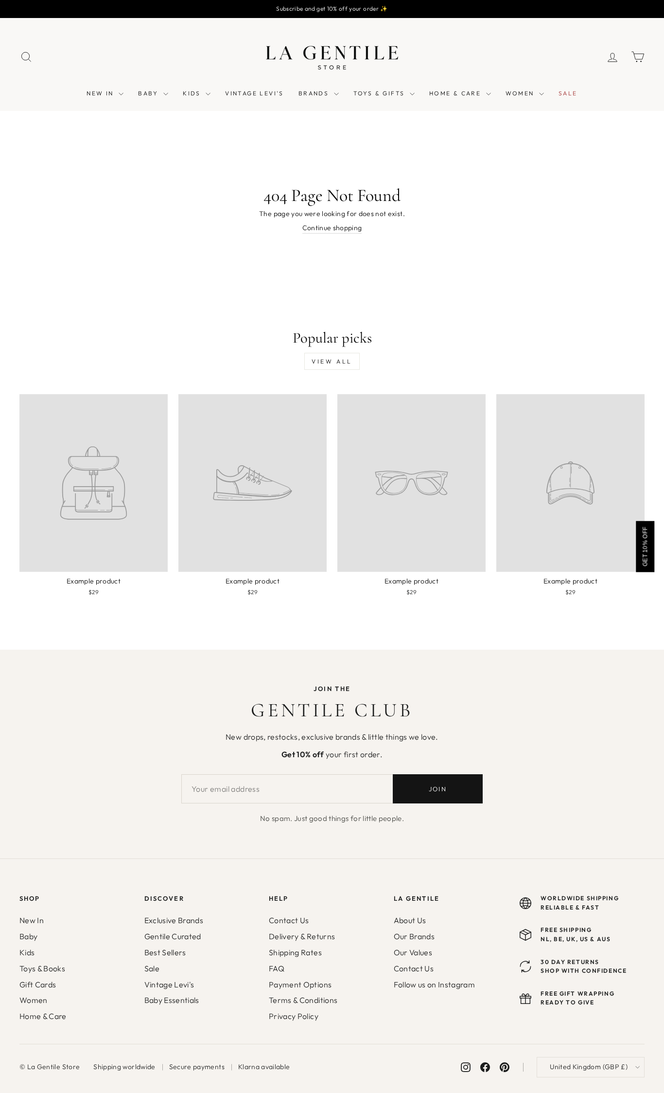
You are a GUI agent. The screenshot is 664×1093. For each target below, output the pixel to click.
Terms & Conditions (303, 1000)
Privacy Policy (293, 1016)
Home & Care (43, 1016)
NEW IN (101, 93)
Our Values (413, 952)
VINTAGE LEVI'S (254, 93)
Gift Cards (37, 984)
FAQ (276, 968)
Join (438, 789)
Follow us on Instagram (434, 984)
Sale (151, 968)
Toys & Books (42, 968)
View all (332, 361)
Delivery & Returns (302, 936)
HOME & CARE (456, 93)
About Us (410, 920)
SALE (568, 93)
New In (31, 920)
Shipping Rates (295, 952)
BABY (149, 93)
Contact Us (289, 920)
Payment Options (300, 984)
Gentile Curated (172, 936)
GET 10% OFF (645, 546)
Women (33, 1000)
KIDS (193, 93)
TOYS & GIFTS (380, 93)
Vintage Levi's (169, 984)
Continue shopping (332, 227)
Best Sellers (165, 952)
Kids (27, 952)
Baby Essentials (171, 1000)
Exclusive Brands (174, 920)
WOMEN (521, 93)
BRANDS (315, 93)
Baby (28, 936)
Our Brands (414, 936)
